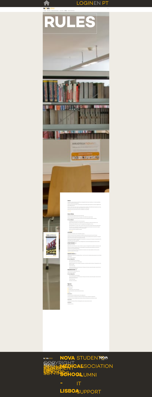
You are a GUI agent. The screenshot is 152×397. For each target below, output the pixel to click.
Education (48, 10)
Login (84, 3)
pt (105, 3)
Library (66, 10)
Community (61, 10)
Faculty (45, 10)
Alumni (87, 375)
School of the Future (71, 10)
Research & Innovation (55, 10)
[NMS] (49, 8)
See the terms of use (71, 252)
